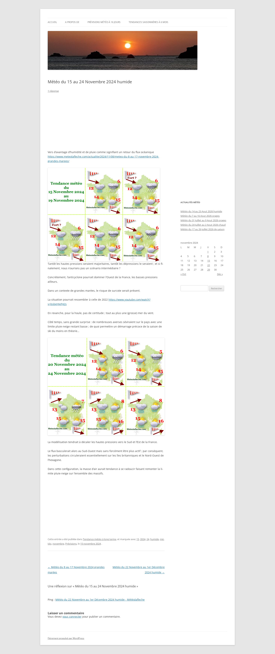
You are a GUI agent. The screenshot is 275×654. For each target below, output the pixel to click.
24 (147, 539)
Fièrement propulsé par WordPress (66, 638)
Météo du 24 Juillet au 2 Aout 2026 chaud (203, 224)
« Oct (183, 274)
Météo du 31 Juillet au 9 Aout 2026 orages (203, 220)
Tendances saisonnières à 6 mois (148, 22)
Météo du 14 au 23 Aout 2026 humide (201, 211)
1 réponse (53, 91)
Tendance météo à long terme (99, 539)
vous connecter (72, 616)
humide (154, 539)
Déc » (220, 274)
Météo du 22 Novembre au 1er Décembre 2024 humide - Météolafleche (100, 599)
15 (137, 539)
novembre (58, 543)
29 (208, 269)
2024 (142, 539)
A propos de (72, 22)
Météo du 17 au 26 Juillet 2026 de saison (202, 229)
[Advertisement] (106, 124)
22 (208, 265)
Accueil (52, 22)
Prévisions (71, 543)
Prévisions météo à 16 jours (104, 22)
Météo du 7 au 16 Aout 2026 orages (200, 216)
